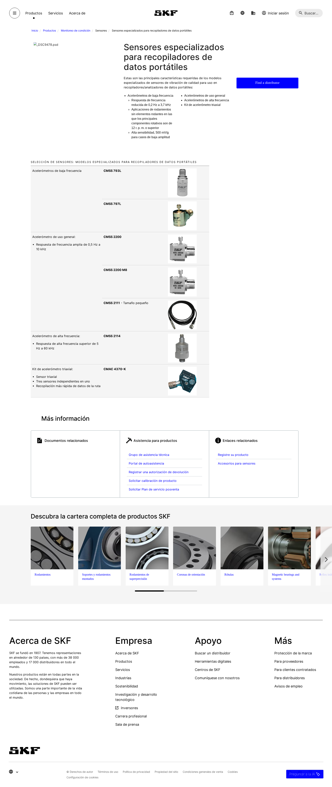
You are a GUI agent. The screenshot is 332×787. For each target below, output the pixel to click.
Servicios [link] (55, 13)
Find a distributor (267, 83)
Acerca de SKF (127, 653)
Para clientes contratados (295, 670)
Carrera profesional (131, 716)
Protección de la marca (293, 653)
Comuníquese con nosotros (217, 678)
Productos (49, 30)
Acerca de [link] (77, 13)
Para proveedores (288, 661)
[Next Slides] (326, 559)
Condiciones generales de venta (203, 771)
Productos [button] (33, 13)
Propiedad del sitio (166, 771)
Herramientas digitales (213, 661)
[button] (231, 13)
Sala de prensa (127, 724)
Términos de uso (108, 771)
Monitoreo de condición (75, 30)
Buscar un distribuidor (212, 653)
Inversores (129, 708)
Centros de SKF (207, 670)
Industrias (123, 678)
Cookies (233, 771)
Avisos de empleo (288, 686)
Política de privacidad (136, 771)
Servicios (122, 670)
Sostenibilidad (126, 686)
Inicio (35, 30)
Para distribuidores (289, 678)
